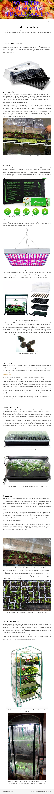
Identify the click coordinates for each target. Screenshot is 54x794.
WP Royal (11, 791)
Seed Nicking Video (7, 374)
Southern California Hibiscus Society (27, 8)
